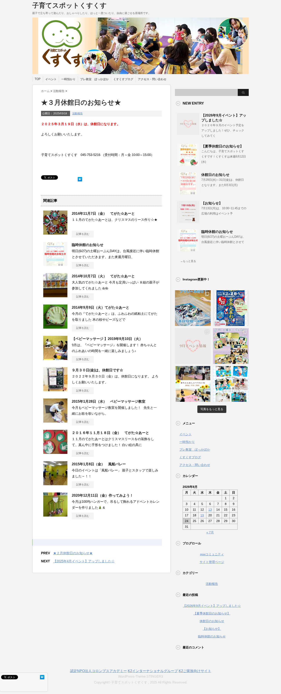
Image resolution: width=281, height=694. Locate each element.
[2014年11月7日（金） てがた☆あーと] (55, 233)
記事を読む (82, 233)
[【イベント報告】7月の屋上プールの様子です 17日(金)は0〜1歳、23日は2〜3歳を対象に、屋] (231, 384)
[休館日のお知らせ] (188, 192)
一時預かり (68, 79)
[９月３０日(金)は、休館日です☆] (55, 389)
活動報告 (77, 113)
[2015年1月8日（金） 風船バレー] (55, 483)
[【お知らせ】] (188, 221)
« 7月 (210, 532)
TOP (38, 79)
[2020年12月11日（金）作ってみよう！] (55, 515)
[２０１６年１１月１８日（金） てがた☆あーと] (55, 452)
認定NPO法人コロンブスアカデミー (98, 671)
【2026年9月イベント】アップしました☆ (212, 605)
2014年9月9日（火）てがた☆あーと (100, 307)
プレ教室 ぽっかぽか (94, 79)
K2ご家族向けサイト (195, 671)
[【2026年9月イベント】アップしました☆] (188, 133)
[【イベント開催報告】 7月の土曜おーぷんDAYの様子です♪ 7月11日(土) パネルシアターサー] (231, 346)
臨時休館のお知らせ (87, 245)
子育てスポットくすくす (69, 5)
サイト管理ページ (212, 562)
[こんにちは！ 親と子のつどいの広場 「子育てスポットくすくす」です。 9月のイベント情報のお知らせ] (193, 346)
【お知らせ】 (211, 203)
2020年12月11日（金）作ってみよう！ (102, 495)
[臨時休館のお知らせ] (55, 264)
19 (202, 515)
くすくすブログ (123, 79)
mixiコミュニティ (212, 554)
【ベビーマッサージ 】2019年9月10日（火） (107, 339)
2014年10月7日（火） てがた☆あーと (105, 276)
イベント (51, 79)
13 (210, 509)
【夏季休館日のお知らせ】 (222, 146)
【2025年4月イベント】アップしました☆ (84, 561)
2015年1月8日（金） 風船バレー (100, 464)
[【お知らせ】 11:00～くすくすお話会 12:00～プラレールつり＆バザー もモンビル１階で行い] (231, 308)
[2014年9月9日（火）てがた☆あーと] (55, 327)
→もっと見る (188, 261)
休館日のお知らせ (215, 175)
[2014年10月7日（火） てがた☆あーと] (55, 295)
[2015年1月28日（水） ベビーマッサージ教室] (55, 421)
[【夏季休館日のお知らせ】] (188, 164)
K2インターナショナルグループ (153, 671)
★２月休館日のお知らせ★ (73, 553)
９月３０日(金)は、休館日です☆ (97, 370)
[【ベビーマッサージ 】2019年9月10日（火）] (55, 358)
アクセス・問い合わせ (152, 79)
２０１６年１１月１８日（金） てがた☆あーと (110, 433)
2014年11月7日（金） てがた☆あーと (105, 213)
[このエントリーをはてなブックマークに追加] (80, 178)
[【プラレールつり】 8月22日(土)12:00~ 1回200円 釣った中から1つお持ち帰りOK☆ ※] (193, 308)
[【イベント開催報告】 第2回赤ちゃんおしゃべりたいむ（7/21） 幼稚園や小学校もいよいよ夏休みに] (193, 384)
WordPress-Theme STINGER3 (140, 676)
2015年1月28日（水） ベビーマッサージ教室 (108, 401)
